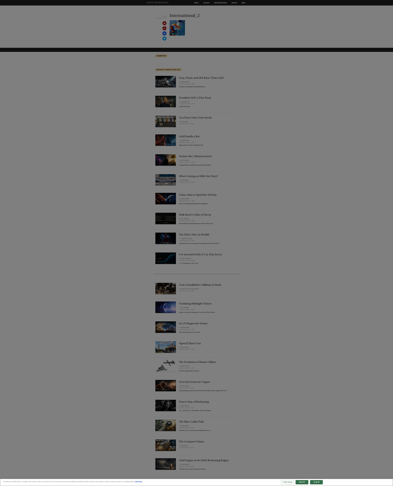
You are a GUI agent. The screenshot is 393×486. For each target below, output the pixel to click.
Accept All (316, 482)
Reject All (302, 482)
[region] (196, 482)
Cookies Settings (287, 482)
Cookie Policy (138, 481)
